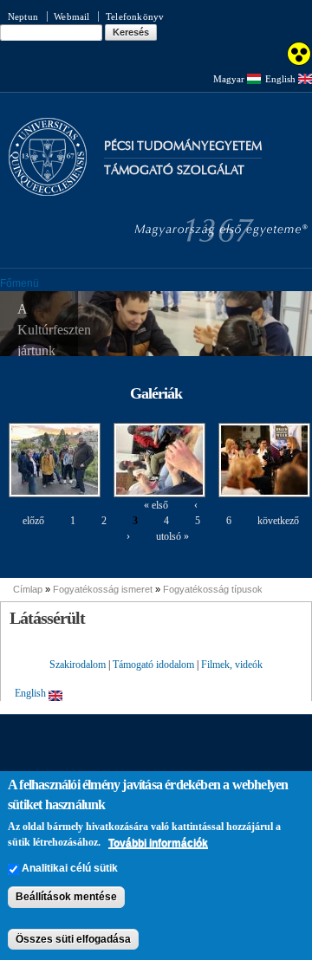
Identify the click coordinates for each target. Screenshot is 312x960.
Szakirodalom (77, 664)
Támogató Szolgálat (174, 170)
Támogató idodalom (153, 664)
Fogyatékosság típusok (213, 589)
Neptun (23, 16)
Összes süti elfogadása (73, 939)
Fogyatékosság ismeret (103, 589)
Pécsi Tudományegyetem (183, 146)
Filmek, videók (232, 664)
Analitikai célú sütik (70, 868)
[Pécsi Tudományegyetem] (48, 188)
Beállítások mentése (66, 897)
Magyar (230, 79)
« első (156, 505)
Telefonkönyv (135, 16)
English (281, 79)
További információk (158, 843)
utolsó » (172, 536)
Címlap (27, 589)
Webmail (71, 16)
